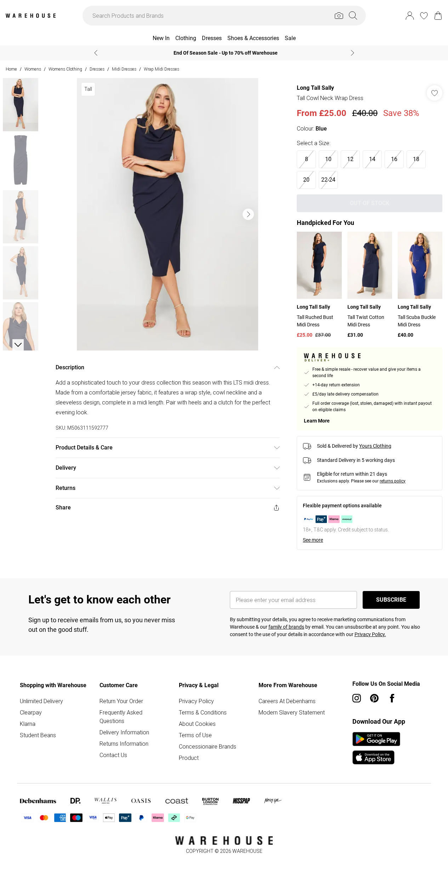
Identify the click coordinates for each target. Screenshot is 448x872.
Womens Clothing (65, 69)
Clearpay (31, 712)
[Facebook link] (392, 698)
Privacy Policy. (370, 634)
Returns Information (124, 743)
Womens (32, 69)
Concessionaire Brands (207, 746)
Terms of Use (195, 735)
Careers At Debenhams (287, 701)
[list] (167, 214)
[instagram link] (356, 698)
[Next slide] (352, 53)
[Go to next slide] (248, 214)
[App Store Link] (376, 748)
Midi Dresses (124, 69)
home (11, 69)
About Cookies (197, 723)
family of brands (286, 627)
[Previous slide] (95, 53)
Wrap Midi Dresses (161, 69)
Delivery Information (124, 732)
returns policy (393, 481)
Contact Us (113, 754)
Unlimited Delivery (41, 701)
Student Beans (38, 735)
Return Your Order (121, 701)
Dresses (97, 69)
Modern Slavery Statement (292, 712)
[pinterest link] (374, 698)
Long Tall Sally (315, 87)
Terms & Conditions (203, 712)
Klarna (27, 723)
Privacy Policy (196, 701)
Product (189, 757)
